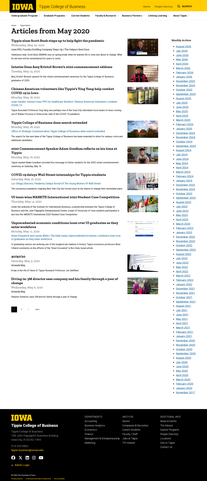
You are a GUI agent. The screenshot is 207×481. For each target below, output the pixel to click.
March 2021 (183, 327)
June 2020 (182, 366)
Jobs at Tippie (130, 438)
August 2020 (183, 358)
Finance (89, 434)
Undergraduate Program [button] (24, 15)
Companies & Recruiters (135, 425)
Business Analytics (95, 425)
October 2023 (184, 193)
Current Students (80, 15)
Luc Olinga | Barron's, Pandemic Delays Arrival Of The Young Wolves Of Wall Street (56, 183)
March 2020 (183, 379)
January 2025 (184, 128)
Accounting (91, 421)
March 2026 (183, 68)
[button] (184, 6)
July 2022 (182, 258)
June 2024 (182, 159)
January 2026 (184, 76)
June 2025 (182, 107)
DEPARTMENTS (93, 416)
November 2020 (185, 345)
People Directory (164, 6)
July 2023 (182, 206)
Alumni (146, 6)
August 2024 (183, 150)
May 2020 (182, 370)
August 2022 (183, 254)
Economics (91, 429)
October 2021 (184, 297)
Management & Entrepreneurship (102, 438)
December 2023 (185, 185)
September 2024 (186, 146)
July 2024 (182, 154)
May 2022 (182, 267)
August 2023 (183, 202)
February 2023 (184, 228)
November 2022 (185, 241)
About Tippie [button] (180, 15)
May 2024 (182, 163)
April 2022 (182, 271)
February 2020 (184, 383)
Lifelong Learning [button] (157, 15)
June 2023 (182, 211)
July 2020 (182, 362)
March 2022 (183, 275)
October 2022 (184, 245)
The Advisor (166, 425)
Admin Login (22, 465)
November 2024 (185, 137)
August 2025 (183, 98)
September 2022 (186, 249)
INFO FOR (127, 416)
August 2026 (183, 46)
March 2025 (183, 120)
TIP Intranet (128, 442)
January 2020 (184, 388)
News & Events (168, 421)
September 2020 (186, 353)
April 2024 (182, 167)
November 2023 (185, 189)
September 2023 (186, 197)
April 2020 (182, 375)
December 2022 (185, 236)
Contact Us (166, 447)
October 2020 (184, 349)
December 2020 (185, 340)
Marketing (90, 442)
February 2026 (184, 72)
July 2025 (182, 102)
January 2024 (184, 180)
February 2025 (184, 124)
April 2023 (182, 219)
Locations (165, 438)
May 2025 (182, 111)
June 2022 (182, 262)
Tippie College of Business (62, 7)
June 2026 (182, 55)
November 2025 (185, 85)
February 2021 (184, 332)
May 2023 (182, 215)
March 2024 (183, 172)
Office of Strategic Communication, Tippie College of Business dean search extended (58, 131)
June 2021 (182, 314)
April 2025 (182, 115)
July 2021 (182, 310)
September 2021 (186, 301)
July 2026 (182, 51)
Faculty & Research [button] (105, 15)
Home (13, 25)
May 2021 (182, 319)
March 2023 (183, 224)
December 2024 (185, 133)
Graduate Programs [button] (54, 15)
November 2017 (185, 392)
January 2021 (184, 336)
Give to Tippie (167, 442)
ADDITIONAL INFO (170, 416)
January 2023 (184, 232)
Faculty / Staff (130, 434)
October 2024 (184, 141)
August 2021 (183, 306)
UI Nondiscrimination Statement (38, 479)
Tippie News (25, 25)
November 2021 (185, 293)
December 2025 (185, 81)
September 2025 (186, 94)
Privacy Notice (17, 479)
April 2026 (182, 63)
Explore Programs (169, 429)
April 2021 (182, 323)
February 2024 (184, 176)
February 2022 (184, 280)
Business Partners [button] (132, 15)
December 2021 (185, 288)
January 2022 (184, 284)
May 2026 (182, 59)
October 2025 (184, 89)
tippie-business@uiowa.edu (27, 450)
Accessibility (59, 479)
